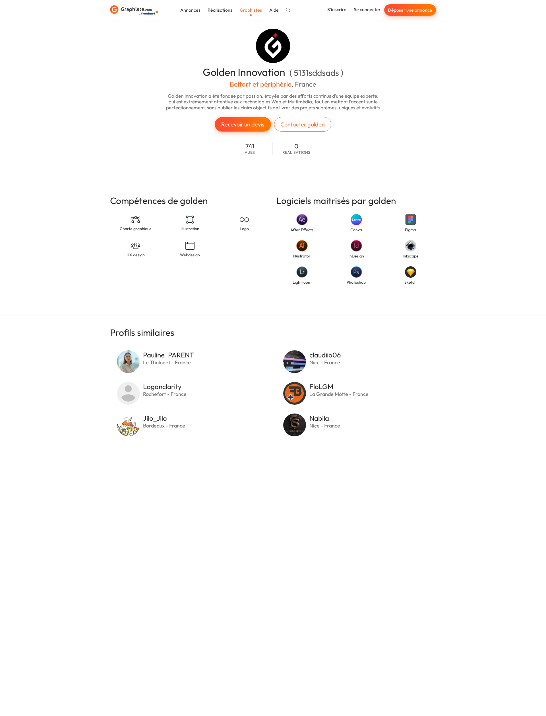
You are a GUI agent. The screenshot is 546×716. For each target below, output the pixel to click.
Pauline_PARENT (168, 355)
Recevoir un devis (242, 124)
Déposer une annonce (410, 10)
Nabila (319, 418)
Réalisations (220, 10)
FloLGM (321, 386)
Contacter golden (302, 124)
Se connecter (367, 9)
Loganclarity (162, 386)
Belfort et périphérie (260, 84)
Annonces (190, 10)
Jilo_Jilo (155, 418)
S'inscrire (336, 9)
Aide (274, 10)
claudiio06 (325, 355)
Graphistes (251, 10)
